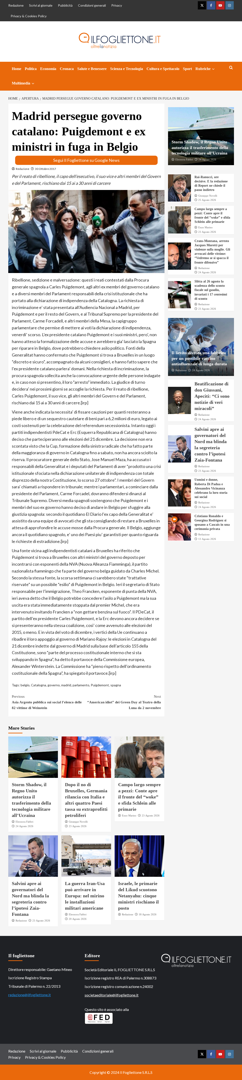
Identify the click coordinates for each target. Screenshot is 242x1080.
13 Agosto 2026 (207, 539)
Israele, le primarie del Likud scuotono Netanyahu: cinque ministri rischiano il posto (138, 896)
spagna (115, 685)
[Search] (231, 68)
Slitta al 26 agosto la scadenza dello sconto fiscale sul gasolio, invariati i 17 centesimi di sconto (210, 290)
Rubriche (203, 69)
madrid (66, 685)
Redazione (16, 5)
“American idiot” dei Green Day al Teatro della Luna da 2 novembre (124, 702)
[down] (213, 69)
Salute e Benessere (92, 69)
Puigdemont (100, 685)
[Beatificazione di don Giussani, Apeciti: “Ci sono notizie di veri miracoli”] (179, 400)
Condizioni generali (92, 5)
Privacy (116, 5)
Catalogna (38, 685)
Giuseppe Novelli (78, 821)
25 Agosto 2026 (207, 199)
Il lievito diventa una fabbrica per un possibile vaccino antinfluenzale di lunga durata (199, 358)
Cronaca (67, 69)
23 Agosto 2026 (77, 826)
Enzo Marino (129, 815)
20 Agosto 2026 (77, 918)
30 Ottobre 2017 (45, 169)
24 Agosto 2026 (24, 826)
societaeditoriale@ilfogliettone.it (111, 995)
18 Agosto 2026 (147, 914)
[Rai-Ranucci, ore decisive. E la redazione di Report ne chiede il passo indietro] (179, 188)
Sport (187, 69)
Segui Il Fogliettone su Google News (86, 160)
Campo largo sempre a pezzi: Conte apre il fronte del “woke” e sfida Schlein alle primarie (139, 797)
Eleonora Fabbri (24, 821)
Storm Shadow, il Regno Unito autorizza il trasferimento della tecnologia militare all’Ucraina (200, 147)
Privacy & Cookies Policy (29, 16)
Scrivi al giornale (40, 5)
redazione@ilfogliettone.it (29, 994)
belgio (25, 685)
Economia (48, 69)
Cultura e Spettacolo (163, 69)
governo (54, 685)
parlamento (81, 685)
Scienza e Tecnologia (126, 69)
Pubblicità (65, 5)
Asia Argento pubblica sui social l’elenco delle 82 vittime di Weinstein (47, 702)
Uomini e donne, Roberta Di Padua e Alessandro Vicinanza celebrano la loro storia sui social (210, 488)
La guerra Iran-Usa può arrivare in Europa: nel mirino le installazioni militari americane (85, 896)
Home (16, 69)
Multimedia (21, 83)
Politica (31, 69)
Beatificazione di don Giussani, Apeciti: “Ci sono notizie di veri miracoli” (211, 396)
